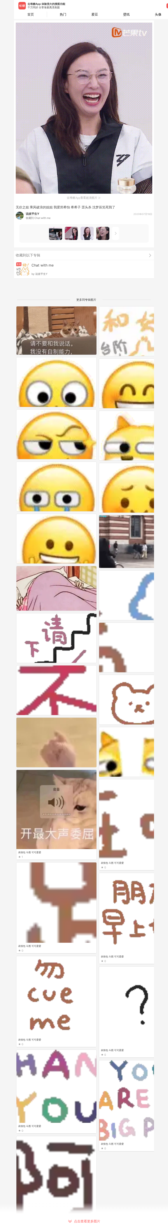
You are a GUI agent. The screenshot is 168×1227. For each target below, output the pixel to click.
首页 (30, 14)
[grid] (85, 766)
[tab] (63, 14)
